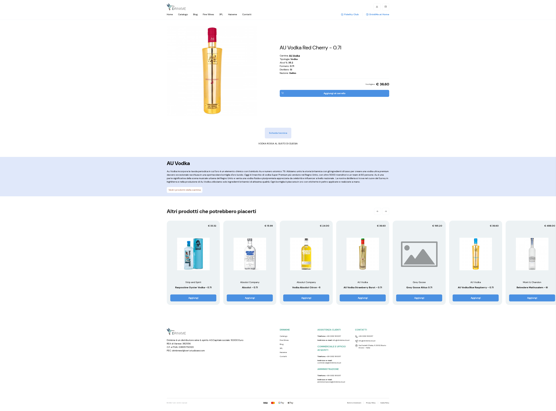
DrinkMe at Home (379, 14)
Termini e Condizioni (354, 403)
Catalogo (183, 14)
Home (170, 14)
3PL (221, 14)
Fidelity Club (351, 14)
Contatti (246, 14)
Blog (195, 14)
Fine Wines (208, 14)
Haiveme (232, 14)
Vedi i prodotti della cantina (185, 189)
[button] (377, 211)
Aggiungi (193, 297)
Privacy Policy (371, 403)
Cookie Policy (384, 403)
